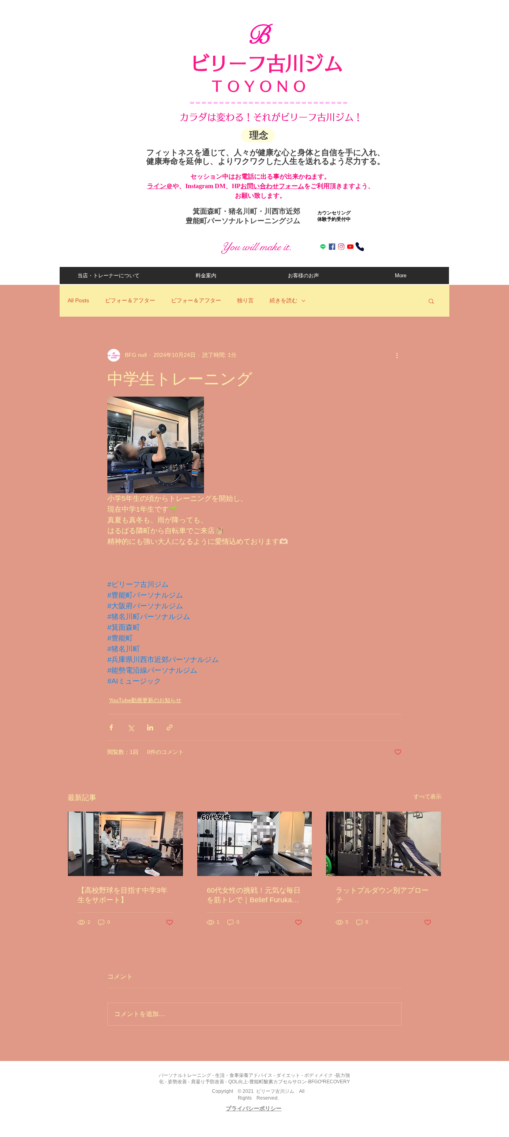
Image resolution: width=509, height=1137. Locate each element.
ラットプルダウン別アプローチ (382, 895)
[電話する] (360, 246)
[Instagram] (341, 246)
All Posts (78, 300)
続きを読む (283, 300)
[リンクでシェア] (169, 727)
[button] (431, 301)
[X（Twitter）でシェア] (130, 727)
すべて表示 (427, 796)
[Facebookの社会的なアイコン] (332, 246)
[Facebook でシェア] (111, 727)
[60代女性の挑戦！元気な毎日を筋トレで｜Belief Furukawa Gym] (254, 844)
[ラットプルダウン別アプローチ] (383, 844)
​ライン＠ (160, 186)
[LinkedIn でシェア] (150, 727)
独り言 (245, 300)
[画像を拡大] (155, 445)
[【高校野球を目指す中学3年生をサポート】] (125, 844)
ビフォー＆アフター (130, 300)
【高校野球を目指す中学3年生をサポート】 (122, 895)
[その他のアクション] (397, 355)
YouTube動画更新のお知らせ (145, 700)
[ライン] (323, 246)
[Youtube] (350, 246)
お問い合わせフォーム (272, 186)
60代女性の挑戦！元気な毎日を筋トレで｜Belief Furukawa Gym (254, 895)
